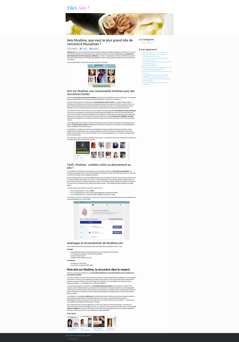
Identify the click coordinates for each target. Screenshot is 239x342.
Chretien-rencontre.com (150, 65)
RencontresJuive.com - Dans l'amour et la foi (155, 52)
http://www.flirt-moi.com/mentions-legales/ (78, 335)
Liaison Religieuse (148, 42)
